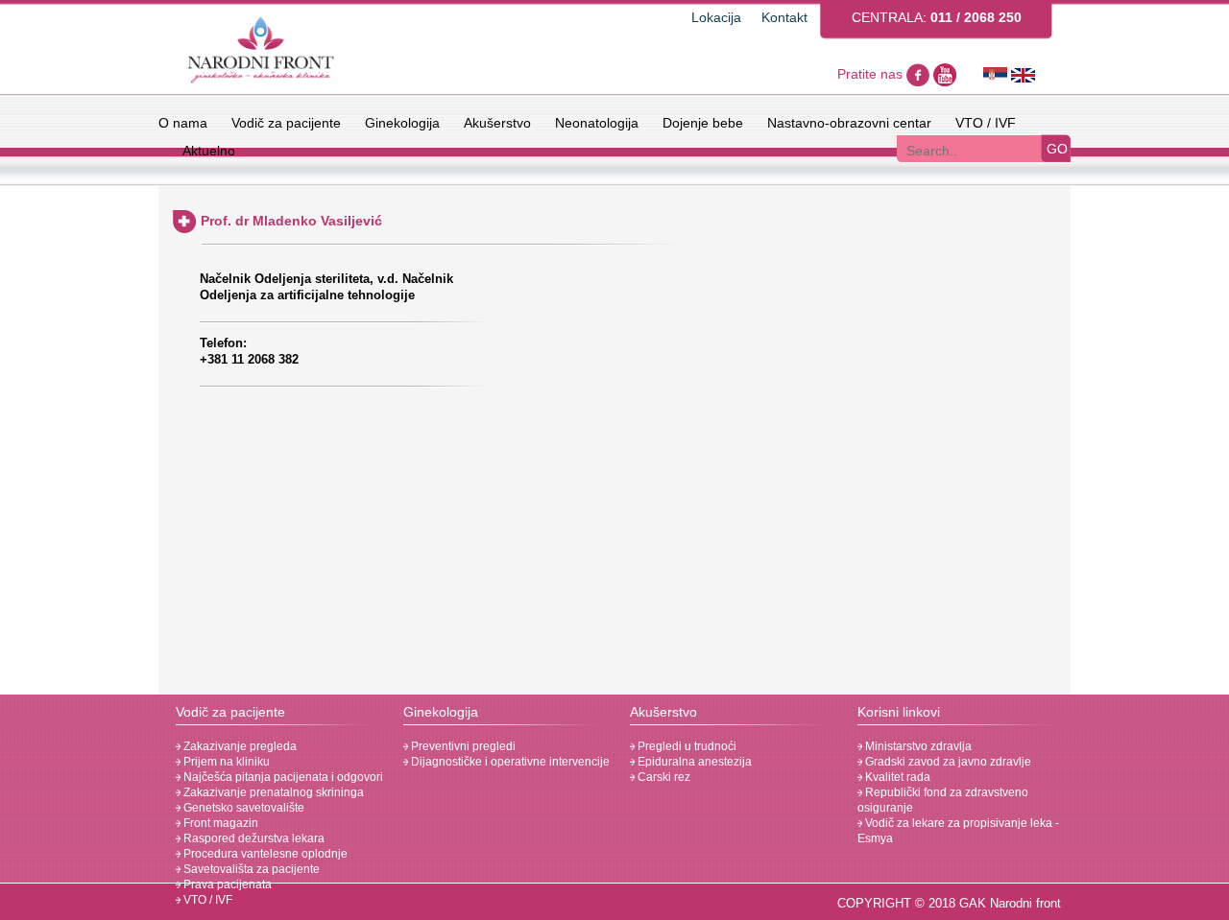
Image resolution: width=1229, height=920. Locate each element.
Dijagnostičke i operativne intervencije (509, 761)
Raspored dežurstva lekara (253, 838)
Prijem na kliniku (225, 761)
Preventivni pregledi (462, 746)
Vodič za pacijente (286, 123)
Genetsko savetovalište (242, 807)
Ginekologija (402, 123)
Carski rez (662, 777)
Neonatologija (597, 123)
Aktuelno (208, 150)
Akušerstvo (497, 123)
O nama (182, 123)
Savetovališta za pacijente (250, 869)
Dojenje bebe (703, 123)
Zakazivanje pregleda (239, 746)
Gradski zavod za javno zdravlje (946, 761)
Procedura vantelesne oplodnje (264, 854)
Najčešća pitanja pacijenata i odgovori (282, 777)
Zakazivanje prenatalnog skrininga (272, 792)
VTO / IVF (985, 123)
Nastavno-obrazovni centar (849, 123)
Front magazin (219, 823)
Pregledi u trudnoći (685, 746)
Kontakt (784, 17)
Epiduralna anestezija (693, 761)
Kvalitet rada (896, 777)
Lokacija (716, 17)
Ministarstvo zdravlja (917, 746)
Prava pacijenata (226, 884)
